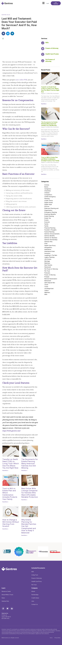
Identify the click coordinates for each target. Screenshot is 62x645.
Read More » (5, 470)
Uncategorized (48, 288)
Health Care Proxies (52, 54)
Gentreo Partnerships (50, 239)
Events (46, 220)
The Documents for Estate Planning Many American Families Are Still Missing (29, 463)
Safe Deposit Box (49, 282)
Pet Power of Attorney (51, 269)
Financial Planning (49, 228)
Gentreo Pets (48, 241)
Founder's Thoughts (50, 230)
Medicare (47, 263)
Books (46, 187)
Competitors (48, 194)
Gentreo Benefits (49, 236)
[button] (3, 33)
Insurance (47, 253)
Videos (46, 290)
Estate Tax (47, 218)
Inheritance (47, 249)
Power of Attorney (50, 275)
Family (46, 224)
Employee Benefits (50, 214)
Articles (46, 185)
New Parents (48, 265)
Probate (46, 277)
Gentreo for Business (50, 237)
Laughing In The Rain (50, 255)
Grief (45, 243)
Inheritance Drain (49, 251)
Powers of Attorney (51, 48)
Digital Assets (48, 202)
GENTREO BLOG (6, 14)
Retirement (47, 280)
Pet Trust (47, 271)
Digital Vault (48, 204)
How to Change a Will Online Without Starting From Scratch (10, 523)
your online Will (21, 80)
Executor (47, 222)
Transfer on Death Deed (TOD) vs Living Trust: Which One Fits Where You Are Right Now (10, 463)
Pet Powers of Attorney (50, 60)
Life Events (47, 259)
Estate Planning (49, 216)
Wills (47, 42)
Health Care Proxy (50, 245)
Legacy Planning (49, 257)
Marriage (47, 261)
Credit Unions (48, 200)
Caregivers (47, 189)
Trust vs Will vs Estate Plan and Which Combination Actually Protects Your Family (9, 493)
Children (46, 193)
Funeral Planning (49, 232)
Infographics (48, 247)
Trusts (46, 286)
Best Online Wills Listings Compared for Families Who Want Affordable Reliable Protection (29, 492)
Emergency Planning (50, 212)
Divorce (46, 206)
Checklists (47, 191)
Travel (46, 284)
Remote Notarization (50, 279)
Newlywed (47, 267)
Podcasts (47, 273)
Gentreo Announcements (51, 234)
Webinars (47, 292)
